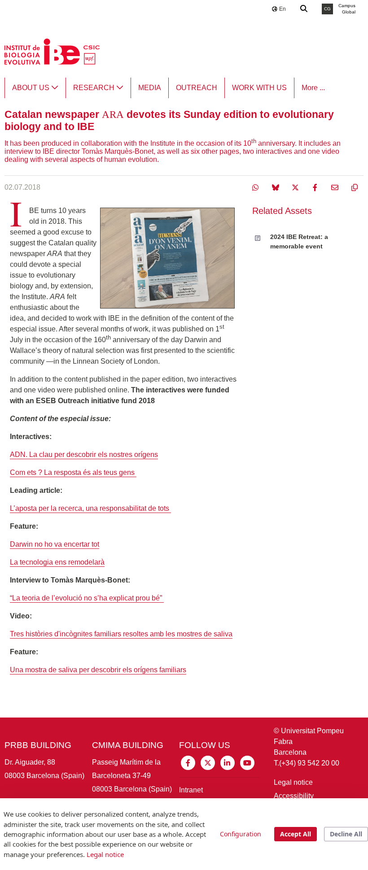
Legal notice (293, 782)
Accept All (295, 834)
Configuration (240, 834)
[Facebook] (316, 187)
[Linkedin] (228, 762)
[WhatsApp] (257, 187)
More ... (313, 87)
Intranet (191, 790)
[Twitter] (296, 187)
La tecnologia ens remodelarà (57, 562)
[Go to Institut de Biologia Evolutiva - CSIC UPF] (52, 51)
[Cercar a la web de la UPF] (304, 9)
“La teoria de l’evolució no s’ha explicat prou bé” (87, 598)
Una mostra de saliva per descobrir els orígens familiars (98, 670)
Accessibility (294, 796)
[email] (336, 187)
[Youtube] (247, 762)
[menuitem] (35, 88)
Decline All (346, 834)
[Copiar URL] (355, 187)
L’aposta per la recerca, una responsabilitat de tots (90, 508)
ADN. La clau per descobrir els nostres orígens (84, 454)
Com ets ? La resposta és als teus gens (73, 472)
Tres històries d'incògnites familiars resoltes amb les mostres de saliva (121, 634)
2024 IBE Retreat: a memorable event (299, 241)
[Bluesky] (276, 187)
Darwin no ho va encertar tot (54, 544)
